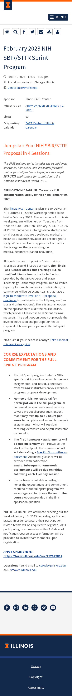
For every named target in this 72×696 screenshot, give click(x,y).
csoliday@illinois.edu (52, 565)
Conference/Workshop (22, 88)
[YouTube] (53, 607)
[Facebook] (23, 31)
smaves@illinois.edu (23, 570)
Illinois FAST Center (22, 208)
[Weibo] (44, 607)
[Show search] (15, 31)
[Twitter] (32, 31)
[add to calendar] (49, 31)
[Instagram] (16, 607)
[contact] (57, 31)
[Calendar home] (6, 31)
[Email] (40, 31)
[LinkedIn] (25, 607)
